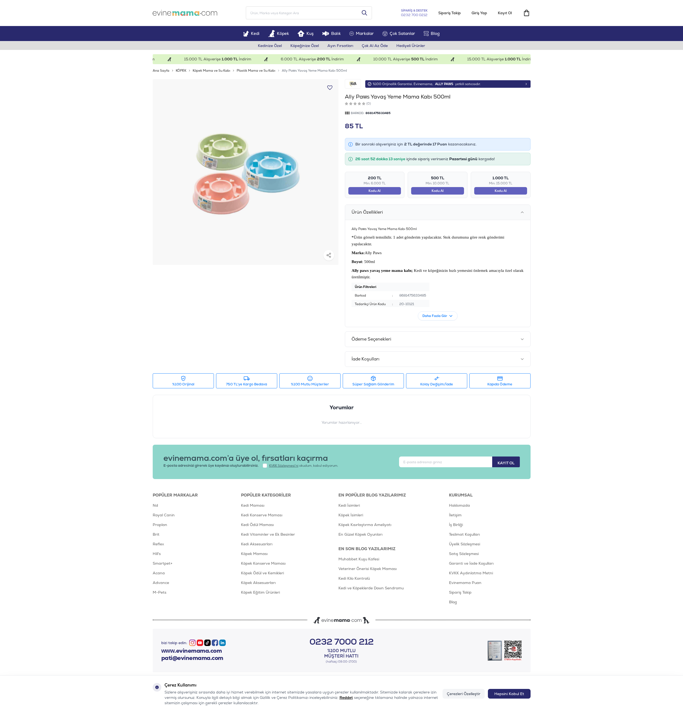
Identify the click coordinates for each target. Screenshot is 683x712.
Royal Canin (164, 515)
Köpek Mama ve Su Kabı (211, 70)
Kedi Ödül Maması (257, 524)
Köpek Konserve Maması (263, 563)
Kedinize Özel (270, 45)
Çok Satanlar (402, 33)
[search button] (364, 12)
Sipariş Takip (449, 12)
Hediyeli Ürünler (410, 45)
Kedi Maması (252, 505)
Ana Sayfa (161, 70)
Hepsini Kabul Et (509, 693)
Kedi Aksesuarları (256, 544)
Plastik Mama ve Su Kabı (256, 70)
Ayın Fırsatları (340, 45)
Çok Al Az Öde (375, 45)
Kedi (255, 33)
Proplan (160, 524)
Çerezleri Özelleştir (463, 693)
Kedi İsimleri (349, 505)
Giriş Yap (479, 12)
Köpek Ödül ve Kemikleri (262, 573)
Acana (159, 573)
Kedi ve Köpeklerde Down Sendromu (371, 588)
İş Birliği (456, 524)
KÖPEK (181, 70)
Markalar (365, 33)
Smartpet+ (163, 563)
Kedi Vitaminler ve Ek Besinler (268, 534)
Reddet (346, 697)
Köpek (283, 33)
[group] (245, 172)
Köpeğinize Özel (304, 45)
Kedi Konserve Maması (261, 515)
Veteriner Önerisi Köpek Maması (367, 568)
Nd (155, 505)
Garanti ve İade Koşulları (471, 563)
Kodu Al (374, 191)
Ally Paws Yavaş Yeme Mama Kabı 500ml (314, 70)
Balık (336, 33)
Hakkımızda (459, 505)
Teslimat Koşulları (464, 534)
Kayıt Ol (505, 12)
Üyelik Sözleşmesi (464, 544)
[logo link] (185, 13)
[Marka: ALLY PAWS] (353, 84)
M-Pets (159, 592)
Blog (435, 33)
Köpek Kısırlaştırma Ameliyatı (364, 524)
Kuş (310, 33)
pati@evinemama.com (192, 658)
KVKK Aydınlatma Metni (471, 573)
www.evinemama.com (191, 651)
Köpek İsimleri (350, 515)
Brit (156, 534)
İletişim (455, 515)
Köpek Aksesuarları (258, 582)
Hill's (157, 553)
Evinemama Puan (465, 582)
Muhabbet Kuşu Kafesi (358, 559)
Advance (161, 582)
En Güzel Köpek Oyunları (360, 534)
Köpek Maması (254, 553)
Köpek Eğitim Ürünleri (260, 592)
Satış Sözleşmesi (464, 553)
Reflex (158, 544)
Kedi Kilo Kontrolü (354, 578)
